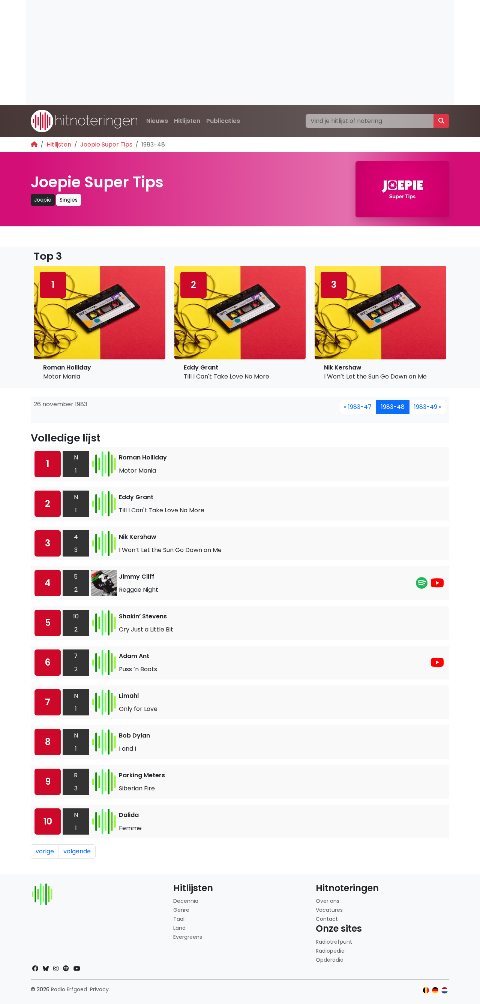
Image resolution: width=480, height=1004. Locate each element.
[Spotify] (421, 585)
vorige (45, 851)
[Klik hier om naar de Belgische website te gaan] (426, 990)
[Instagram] (56, 968)
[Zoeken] (441, 121)
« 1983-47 (358, 406)
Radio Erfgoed (69, 989)
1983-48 (393, 406)
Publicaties (223, 121)
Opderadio (330, 960)
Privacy (99, 989)
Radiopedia (330, 951)
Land (179, 928)
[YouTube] (437, 585)
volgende (77, 851)
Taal (178, 919)
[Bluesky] (45, 968)
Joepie (42, 199)
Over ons (327, 901)
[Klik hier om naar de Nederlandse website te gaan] (444, 990)
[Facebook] (35, 968)
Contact (327, 919)
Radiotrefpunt (334, 942)
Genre (181, 910)
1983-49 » (427, 406)
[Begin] (34, 144)
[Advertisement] (240, 52)
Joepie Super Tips (106, 144)
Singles (69, 199)
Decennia (185, 901)
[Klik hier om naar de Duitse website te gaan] (435, 990)
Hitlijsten (187, 121)
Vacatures (329, 910)
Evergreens (187, 937)
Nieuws (157, 121)
